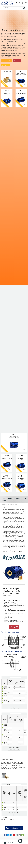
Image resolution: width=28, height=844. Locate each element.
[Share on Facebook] (5, 835)
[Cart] (19, 2)
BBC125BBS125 (5, 743)
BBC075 (5, 691)
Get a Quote (14, 627)
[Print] (17, 835)
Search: (8, 677)
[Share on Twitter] (8, 835)
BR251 (5, 802)
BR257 (5, 809)
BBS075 (5, 693)
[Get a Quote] (20, 841)
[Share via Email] (20, 835)
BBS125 (5, 702)
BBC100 (5, 695)
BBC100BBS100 (5, 737)
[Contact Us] (25, 2)
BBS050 (5, 688)
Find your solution (6, 60)
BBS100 (5, 698)
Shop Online (6, 65)
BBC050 (5, 686)
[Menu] (16, 2)
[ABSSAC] (6, 3)
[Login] (22, 2)
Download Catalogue (14, 828)
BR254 (5, 804)
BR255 (5, 807)
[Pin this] (14, 835)
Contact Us (16, 60)
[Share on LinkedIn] (11, 835)
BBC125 (5, 700)
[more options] (22, 835)
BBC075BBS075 (5, 730)
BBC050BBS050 (5, 725)
